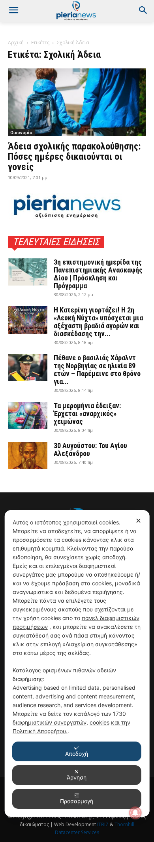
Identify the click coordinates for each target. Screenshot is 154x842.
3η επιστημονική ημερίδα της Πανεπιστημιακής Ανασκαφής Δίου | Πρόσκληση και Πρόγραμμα (98, 274)
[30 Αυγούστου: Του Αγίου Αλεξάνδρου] (27, 455)
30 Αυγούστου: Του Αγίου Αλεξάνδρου (90, 449)
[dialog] (77, 663)
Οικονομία (21, 132)
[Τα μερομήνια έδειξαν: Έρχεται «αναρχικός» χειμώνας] (27, 415)
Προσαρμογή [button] (76, 801)
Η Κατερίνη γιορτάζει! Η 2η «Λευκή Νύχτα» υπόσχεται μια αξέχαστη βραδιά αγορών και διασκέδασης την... (98, 322)
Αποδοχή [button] (76, 753)
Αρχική (16, 42)
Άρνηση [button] (76, 777)
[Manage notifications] (135, 812)
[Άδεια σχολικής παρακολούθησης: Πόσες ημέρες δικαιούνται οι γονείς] (77, 102)
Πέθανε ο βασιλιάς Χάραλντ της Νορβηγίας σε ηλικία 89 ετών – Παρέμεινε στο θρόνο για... (97, 370)
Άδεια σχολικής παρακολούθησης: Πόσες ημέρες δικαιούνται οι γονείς (74, 156)
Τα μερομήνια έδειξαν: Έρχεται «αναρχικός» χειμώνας (87, 413)
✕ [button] (138, 521)
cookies (99, 722)
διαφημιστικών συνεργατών (49, 722)
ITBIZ (103, 824)
